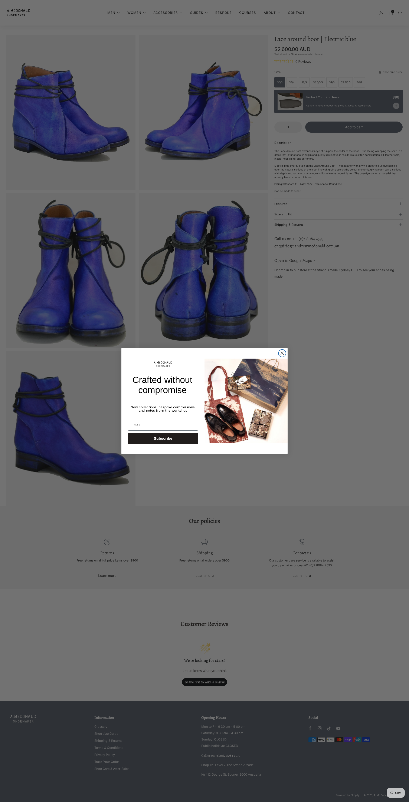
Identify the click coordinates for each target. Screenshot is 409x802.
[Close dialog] (282, 353)
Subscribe (163, 438)
